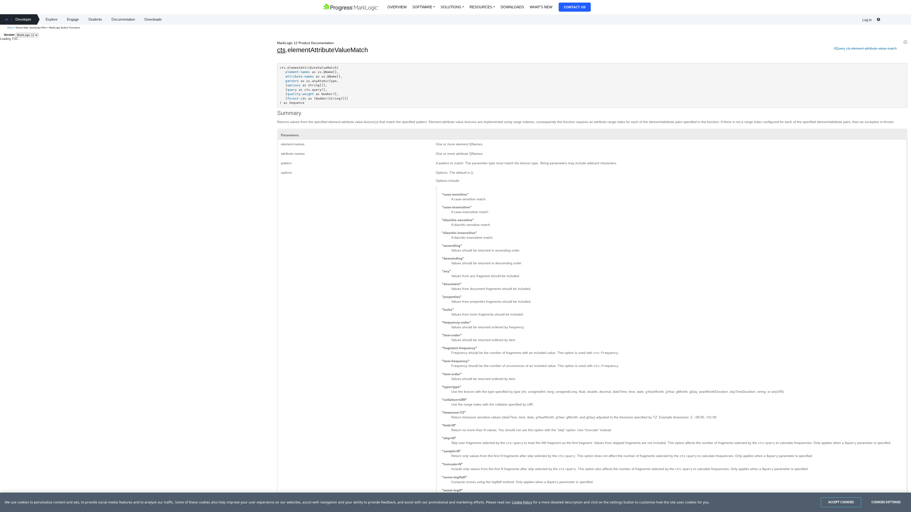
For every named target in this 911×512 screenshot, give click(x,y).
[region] (455, 502)
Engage (73, 19)
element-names (297, 72)
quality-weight (300, 94)
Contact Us (575, 7)
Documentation (123, 19)
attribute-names (299, 76)
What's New (541, 7)
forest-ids (296, 98)
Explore (51, 19)
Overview (397, 7)
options (294, 85)
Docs (10, 27)
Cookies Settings (886, 502)
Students (95, 19)
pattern (292, 81)
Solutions (451, 7)
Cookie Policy (522, 502)
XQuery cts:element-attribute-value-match (865, 48)
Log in (867, 20)
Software (422, 7)
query (292, 89)
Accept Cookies (841, 502)
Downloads (512, 7)
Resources (480, 7)
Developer (23, 19)
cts (281, 50)
